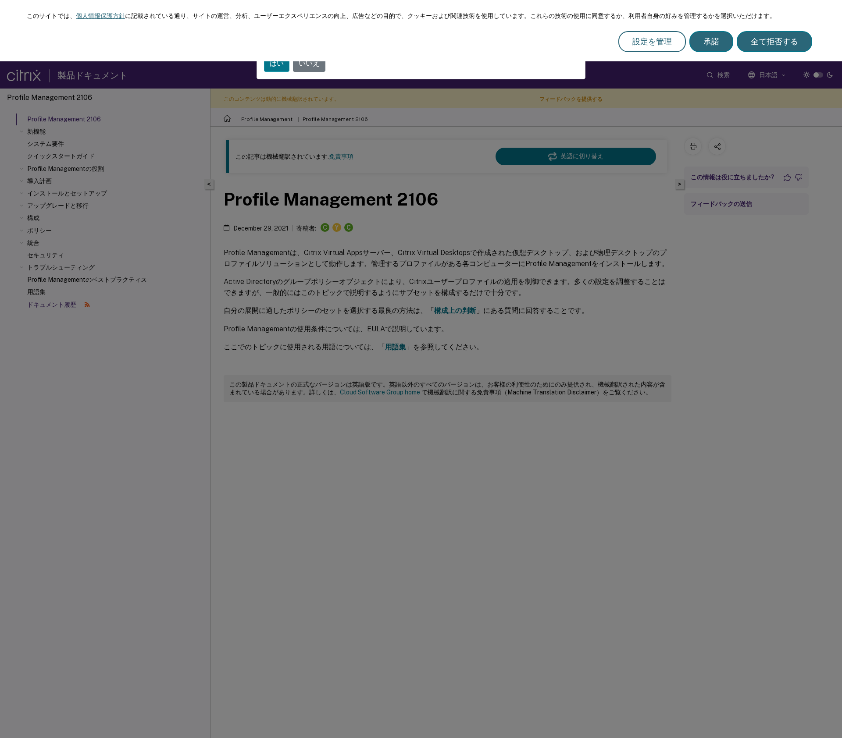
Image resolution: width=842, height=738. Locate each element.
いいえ (309, 63)
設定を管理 (652, 41)
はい (277, 63)
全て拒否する (774, 41)
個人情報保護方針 (100, 15)
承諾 (711, 41)
